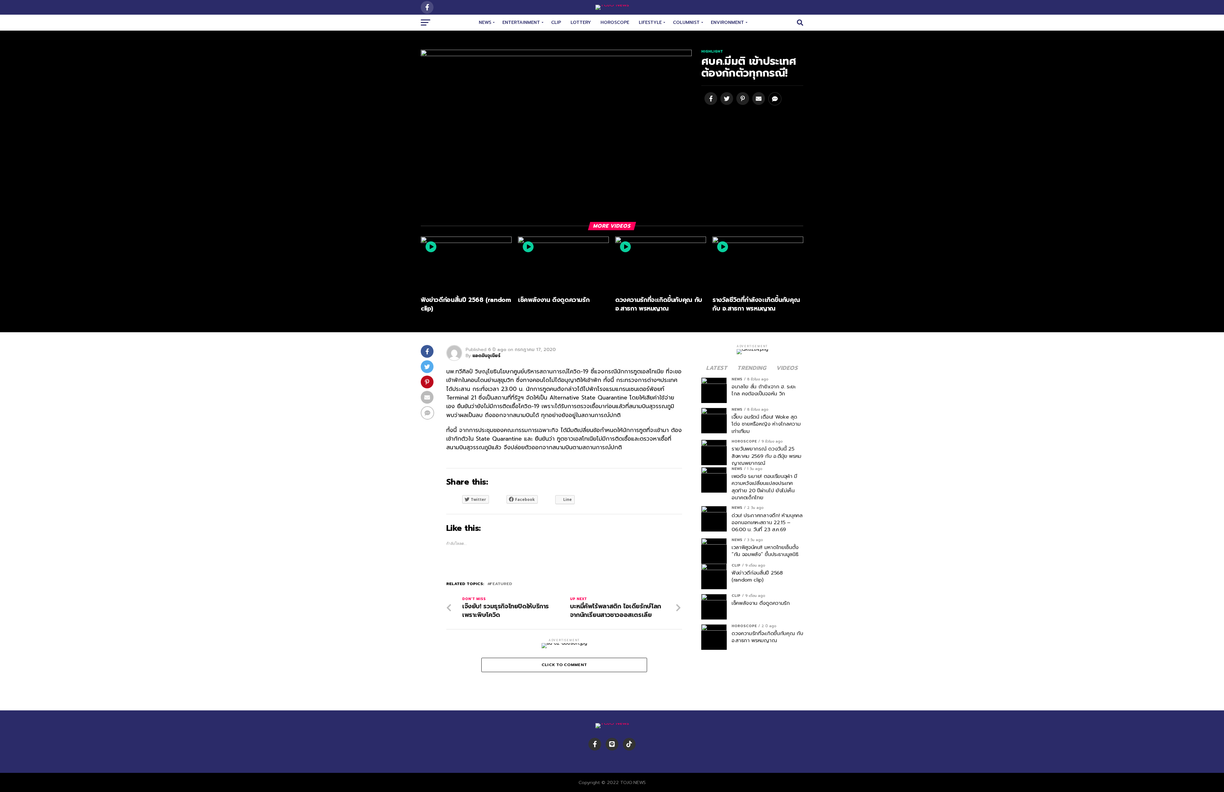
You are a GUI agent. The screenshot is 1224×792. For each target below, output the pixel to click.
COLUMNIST (686, 22)
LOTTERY (581, 22)
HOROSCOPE (615, 22)
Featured (501, 584)
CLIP (556, 22)
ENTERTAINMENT (521, 22)
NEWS (485, 22)
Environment (727, 22)
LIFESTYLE (650, 22)
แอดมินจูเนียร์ (486, 355)
